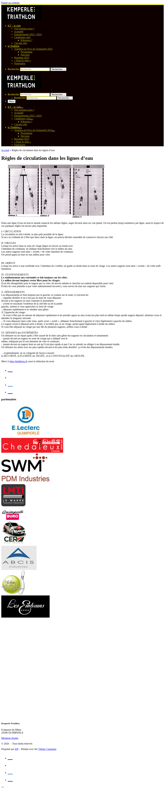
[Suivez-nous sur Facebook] (10, 383)
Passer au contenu (10, 2)
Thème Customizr (47, 749)
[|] (21, 20)
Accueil (5, 150)
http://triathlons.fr (18, 361)
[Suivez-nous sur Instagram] (10, 390)
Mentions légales (9, 738)
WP (17, 749)
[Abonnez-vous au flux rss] (10, 369)
